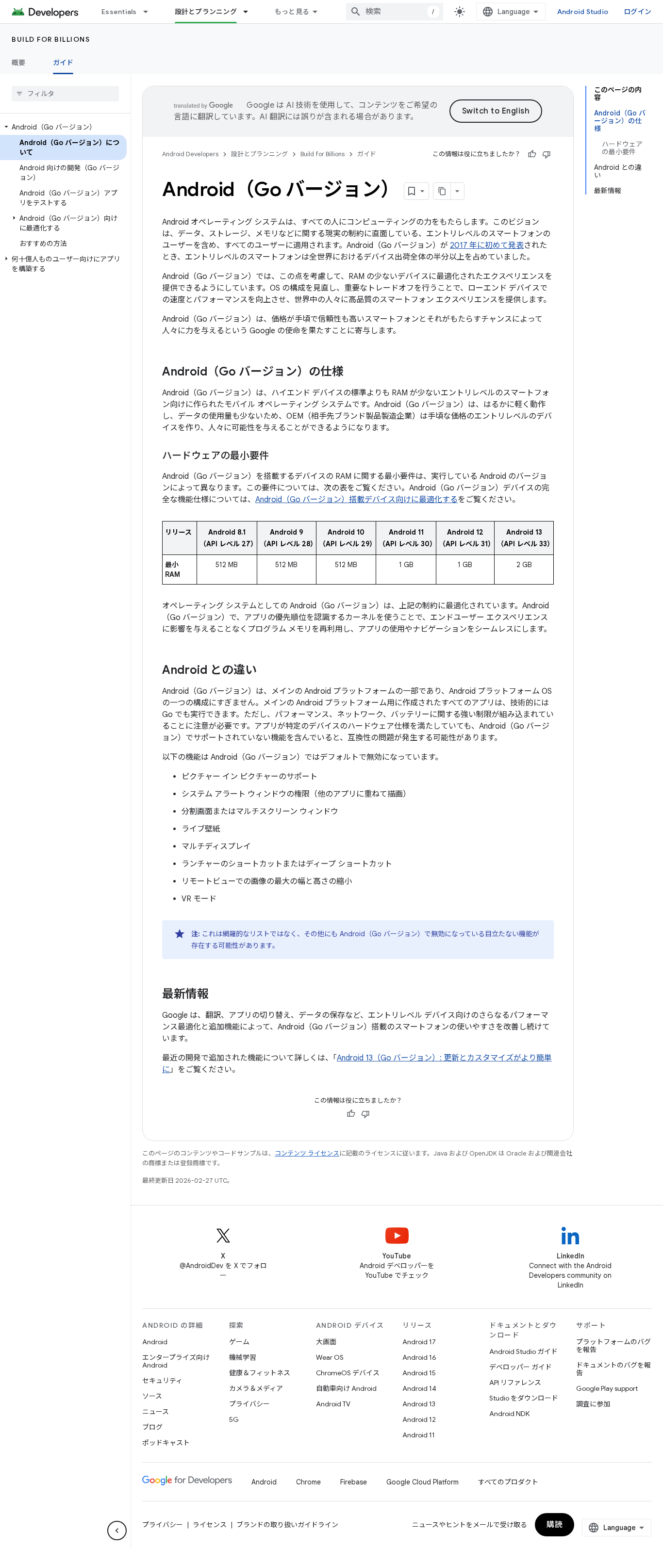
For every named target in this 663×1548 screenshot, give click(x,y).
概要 (19, 62)
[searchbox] (65, 93)
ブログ (152, 1427)
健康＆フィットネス (259, 1373)
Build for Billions (51, 39)
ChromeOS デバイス (348, 1373)
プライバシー (249, 1404)
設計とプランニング (206, 11)
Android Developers (190, 154)
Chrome (308, 1482)
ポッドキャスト (166, 1442)
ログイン (637, 11)
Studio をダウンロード (523, 1398)
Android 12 (419, 1419)
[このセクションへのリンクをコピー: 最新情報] (218, 995)
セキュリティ (162, 1380)
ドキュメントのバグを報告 (613, 1369)
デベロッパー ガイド (520, 1367)
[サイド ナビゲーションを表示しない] (117, 1530)
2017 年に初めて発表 (487, 245)
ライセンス (210, 1525)
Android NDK (509, 1413)
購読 (555, 1525)
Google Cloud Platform (422, 1482)
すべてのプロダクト (508, 1482)
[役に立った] (532, 154)
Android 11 (418, 1435)
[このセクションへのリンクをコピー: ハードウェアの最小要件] (278, 456)
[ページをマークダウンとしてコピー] (442, 191)
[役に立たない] (546, 154)
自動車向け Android (346, 1388)
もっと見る (292, 11)
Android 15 (419, 1373)
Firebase (353, 1482)
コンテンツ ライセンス (307, 1153)
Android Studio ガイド (523, 1351)
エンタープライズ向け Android (176, 1361)
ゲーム (239, 1341)
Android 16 (419, 1357)
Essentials (119, 11)
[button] (63, 127)
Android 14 (419, 1388)
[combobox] (394, 11)
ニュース (155, 1411)
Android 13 (418, 1404)
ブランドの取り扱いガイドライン (287, 1525)
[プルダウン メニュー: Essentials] (150, 11)
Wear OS (330, 1357)
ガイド (63, 62)
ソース (152, 1396)
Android (154, 1341)
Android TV (333, 1404)
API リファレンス (515, 1382)
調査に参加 (593, 1404)
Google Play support (607, 1388)
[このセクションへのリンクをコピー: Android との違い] (266, 671)
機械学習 (242, 1357)
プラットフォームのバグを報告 (613, 1345)
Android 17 (419, 1341)
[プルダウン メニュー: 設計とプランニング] (250, 11)
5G (234, 1419)
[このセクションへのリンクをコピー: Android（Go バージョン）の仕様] (353, 372)
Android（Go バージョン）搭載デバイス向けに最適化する (356, 500)
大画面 (326, 1341)
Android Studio (583, 11)
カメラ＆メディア (256, 1388)
